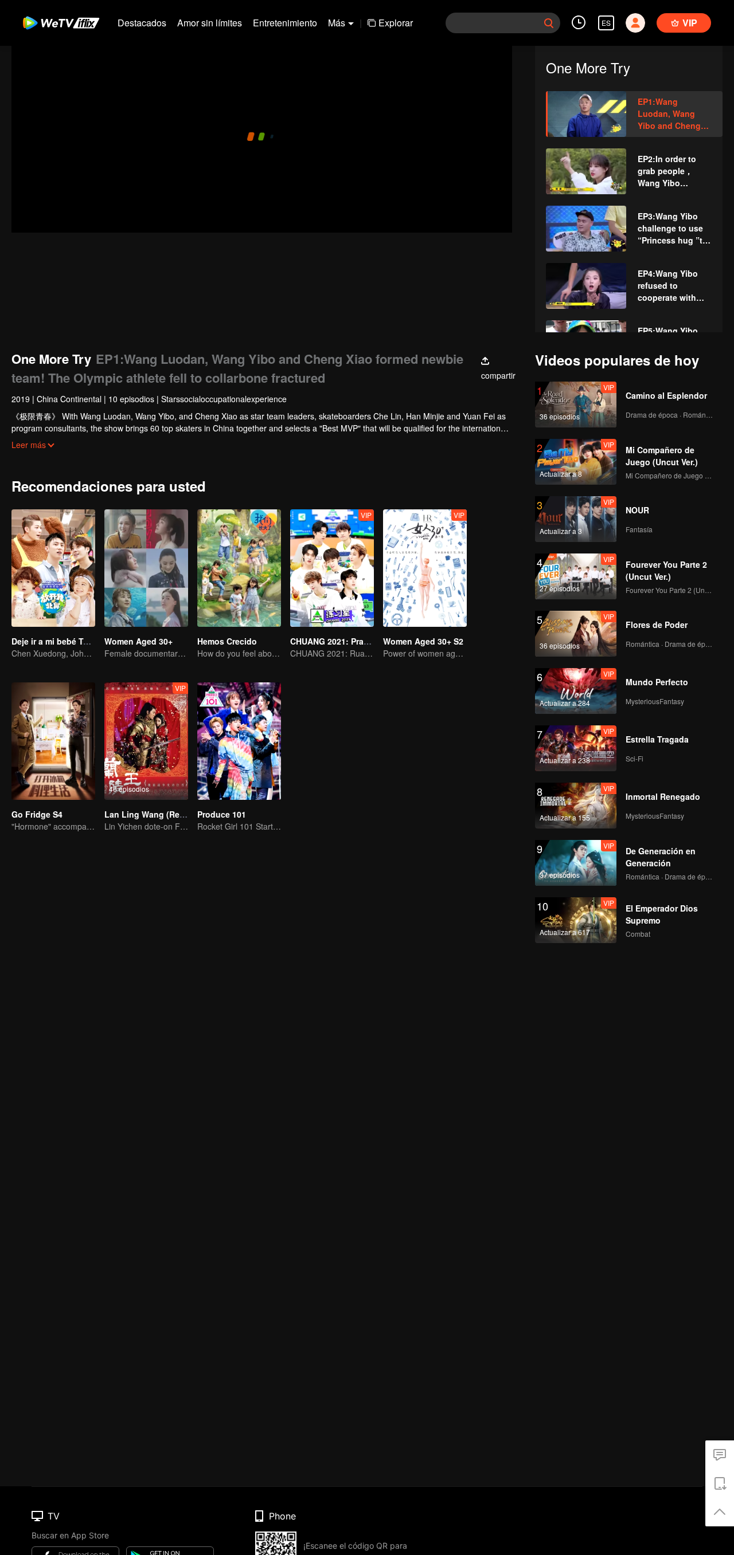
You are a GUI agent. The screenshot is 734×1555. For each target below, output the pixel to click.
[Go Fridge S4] (53, 741)
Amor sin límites (209, 22)
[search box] (549, 23)
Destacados (142, 22)
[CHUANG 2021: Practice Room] (332, 568)
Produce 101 (221, 814)
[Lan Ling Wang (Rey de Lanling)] (146, 741)
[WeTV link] (61, 23)
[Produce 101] (239, 741)
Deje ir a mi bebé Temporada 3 (70, 641)
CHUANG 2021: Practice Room (349, 641)
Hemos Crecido (227, 641)
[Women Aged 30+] (146, 568)
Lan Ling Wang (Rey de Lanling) (167, 814)
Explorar (395, 22)
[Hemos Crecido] (239, 568)
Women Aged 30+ (138, 641)
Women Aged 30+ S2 (423, 641)
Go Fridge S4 (37, 814)
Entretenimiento (285, 22)
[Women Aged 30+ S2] (425, 568)
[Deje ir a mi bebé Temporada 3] (53, 568)
